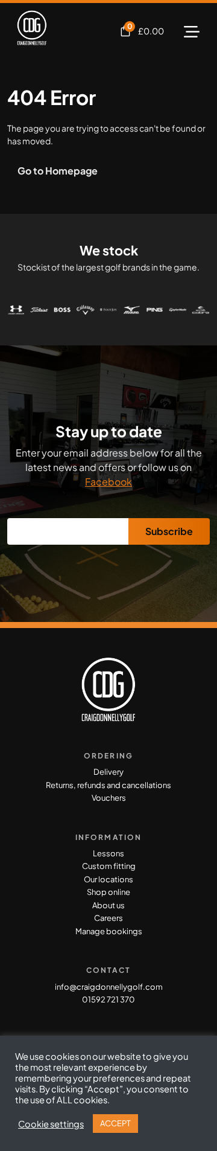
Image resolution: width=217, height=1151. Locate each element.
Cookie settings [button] (51, 1123)
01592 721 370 (108, 999)
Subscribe (169, 531)
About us (108, 905)
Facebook (108, 481)
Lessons (108, 853)
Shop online (108, 892)
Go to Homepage (57, 170)
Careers (108, 918)
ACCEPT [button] (115, 1123)
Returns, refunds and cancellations (108, 785)
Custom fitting (109, 866)
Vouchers (109, 798)
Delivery (108, 772)
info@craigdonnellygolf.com (109, 987)
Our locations (108, 879)
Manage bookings (108, 931)
